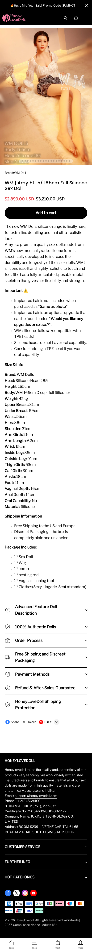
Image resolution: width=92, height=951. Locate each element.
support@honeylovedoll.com (36, 796)
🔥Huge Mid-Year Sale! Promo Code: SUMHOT (42, 5)
